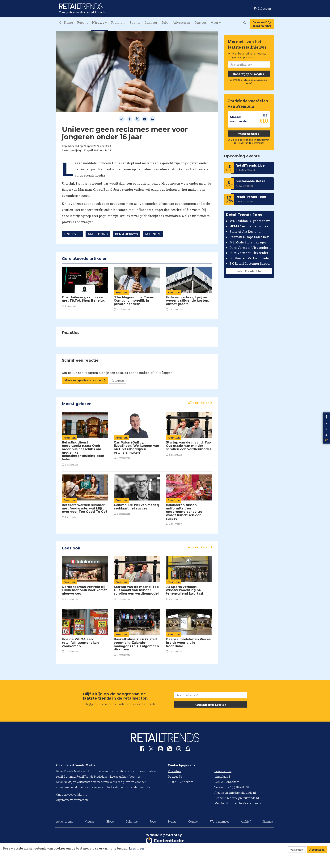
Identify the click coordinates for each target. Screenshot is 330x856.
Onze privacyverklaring (71, 794)
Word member (248, 134)
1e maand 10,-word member (262, 24)
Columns (131, 821)
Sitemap (267, 821)
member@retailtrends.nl (248, 803)
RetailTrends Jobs (248, 271)
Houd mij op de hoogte (248, 74)
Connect (151, 22)
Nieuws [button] (98, 22)
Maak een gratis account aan (84, 380)
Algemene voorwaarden (72, 800)
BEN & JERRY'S (126, 234)
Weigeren (296, 850)
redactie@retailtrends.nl (243, 798)
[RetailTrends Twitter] (151, 750)
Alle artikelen (199, 403)
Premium (118, 22)
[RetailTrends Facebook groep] (142, 749)
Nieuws (89, 821)
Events (135, 22)
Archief (246, 821)
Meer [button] (214, 22)
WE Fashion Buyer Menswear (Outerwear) (251, 221)
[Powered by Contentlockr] (165, 841)
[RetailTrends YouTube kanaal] (160, 749)
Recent (82, 22)
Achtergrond (64, 821)
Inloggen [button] (264, 8)
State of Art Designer (246, 231)
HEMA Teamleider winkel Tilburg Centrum (251, 226)
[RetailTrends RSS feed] (169, 749)
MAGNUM (153, 234)
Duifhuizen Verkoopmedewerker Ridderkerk (251, 258)
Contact (200, 22)
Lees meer (136, 848)
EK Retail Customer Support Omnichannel (251, 263)
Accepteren (317, 849)
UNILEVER (72, 234)
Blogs (110, 821)
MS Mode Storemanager (248, 242)
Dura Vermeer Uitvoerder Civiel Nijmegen (251, 253)
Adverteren (181, 22)
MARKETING (98, 234)
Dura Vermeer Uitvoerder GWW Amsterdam (251, 247)
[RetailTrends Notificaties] (187, 749)
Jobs (164, 22)
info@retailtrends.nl (242, 792)
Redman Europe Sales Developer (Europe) (251, 237)
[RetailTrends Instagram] (178, 749)
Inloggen (118, 380)
